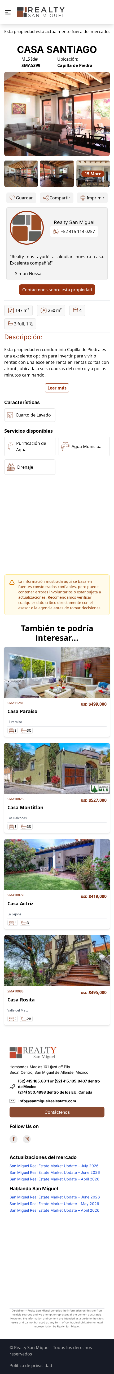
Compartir (60, 198)
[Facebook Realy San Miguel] (13, 1139)
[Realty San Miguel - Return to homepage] (41, 12)
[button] (8, 12)
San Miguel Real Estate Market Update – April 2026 (54, 1179)
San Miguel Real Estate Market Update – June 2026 (55, 1172)
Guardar (24, 198)
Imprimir (95, 198)
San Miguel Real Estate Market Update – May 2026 (54, 1203)
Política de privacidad (31, 1365)
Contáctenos (57, 1112)
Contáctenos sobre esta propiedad (57, 290)
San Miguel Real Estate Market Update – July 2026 (54, 1165)
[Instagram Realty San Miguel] (27, 1139)
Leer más (57, 388)
